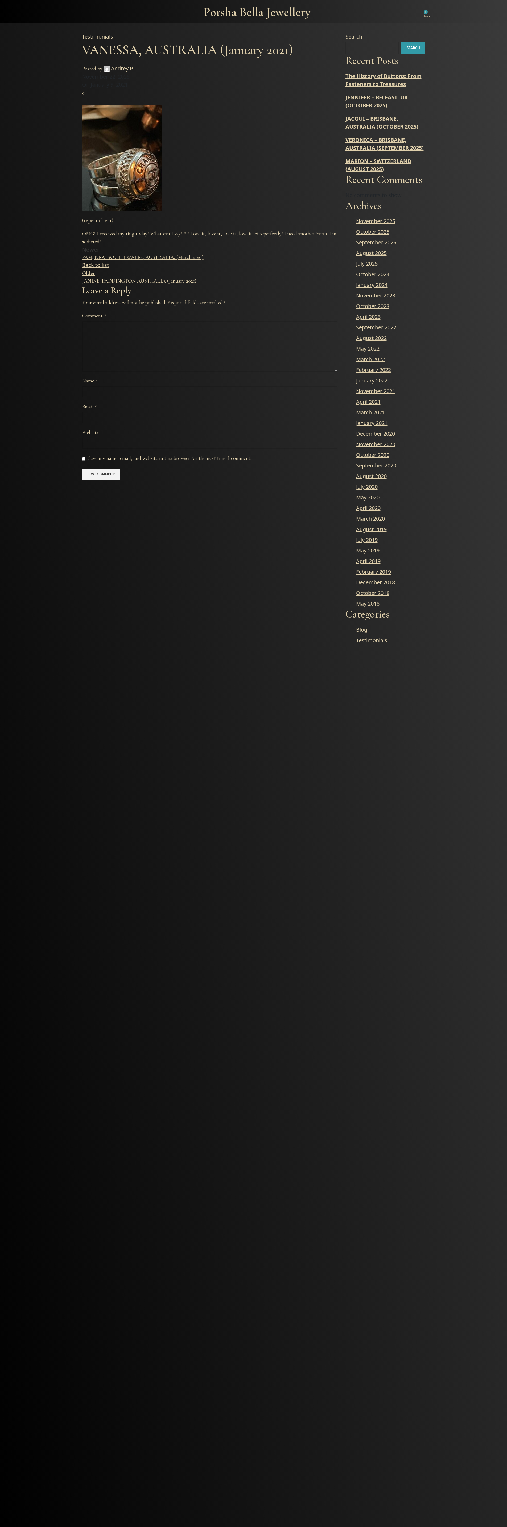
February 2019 (373, 571)
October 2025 (372, 231)
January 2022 (372, 380)
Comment (94, 316)
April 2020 (368, 508)
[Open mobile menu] (85, 11)
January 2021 (372, 423)
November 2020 (375, 444)
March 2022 (370, 359)
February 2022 (373, 369)
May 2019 (368, 550)
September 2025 (376, 242)
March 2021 (370, 412)
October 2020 (372, 454)
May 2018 (368, 603)
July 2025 (367, 263)
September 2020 (376, 465)
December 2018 (375, 582)
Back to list (95, 265)
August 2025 (371, 253)
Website (90, 432)
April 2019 (368, 561)
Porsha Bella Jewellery (257, 12)
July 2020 (367, 486)
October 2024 (372, 274)
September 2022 (376, 327)
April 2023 (368, 316)
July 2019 (367, 539)
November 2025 (375, 221)
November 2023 (375, 295)
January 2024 (372, 284)
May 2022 (368, 348)
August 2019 (371, 529)
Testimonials (97, 36)
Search (353, 36)
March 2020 (370, 518)
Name (89, 381)
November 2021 (375, 391)
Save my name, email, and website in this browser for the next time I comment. (169, 458)
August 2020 (371, 476)
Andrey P (122, 68)
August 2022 (371, 338)
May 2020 (368, 497)
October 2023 (372, 306)
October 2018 (372, 593)
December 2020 (375, 433)
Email (89, 406)
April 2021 (368, 401)
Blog (361, 629)
